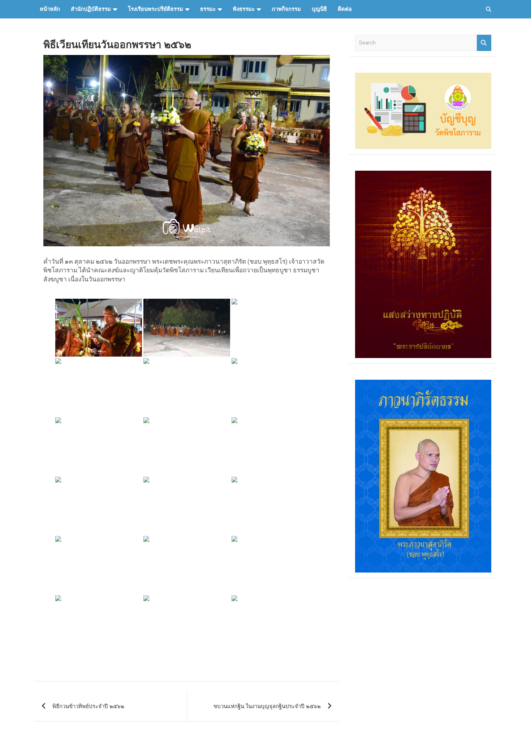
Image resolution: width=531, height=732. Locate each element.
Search (484, 43)
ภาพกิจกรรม (286, 9)
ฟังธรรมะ (244, 9)
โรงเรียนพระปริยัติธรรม (155, 9)
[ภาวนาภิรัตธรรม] (423, 383)
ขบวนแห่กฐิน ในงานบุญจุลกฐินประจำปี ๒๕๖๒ (267, 706)
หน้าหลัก (50, 9)
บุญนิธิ (319, 9)
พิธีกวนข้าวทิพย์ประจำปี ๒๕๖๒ (88, 706)
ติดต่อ (345, 9)
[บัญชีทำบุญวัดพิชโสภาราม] (423, 76)
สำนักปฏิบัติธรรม (91, 9)
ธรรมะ (208, 9)
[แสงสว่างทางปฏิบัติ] (423, 174)
